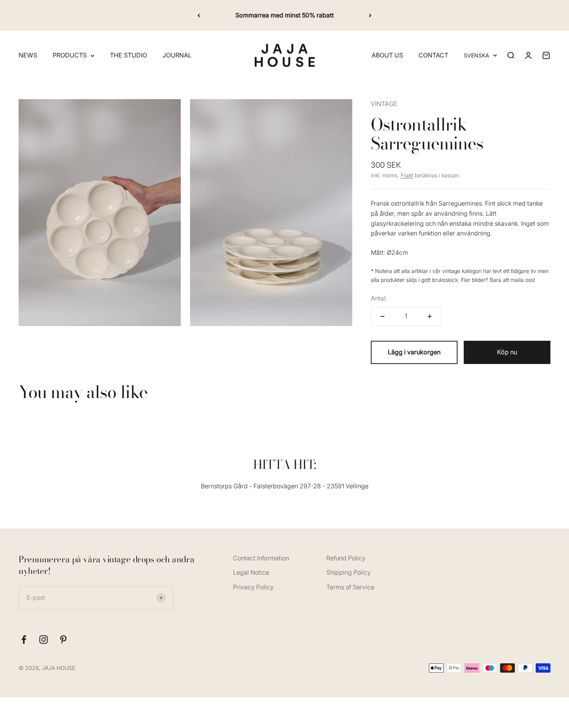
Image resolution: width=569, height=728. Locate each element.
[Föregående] (198, 15)
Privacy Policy (253, 587)
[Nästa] (370, 15)
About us (387, 55)
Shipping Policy (348, 572)
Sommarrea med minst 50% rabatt (284, 15)
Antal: (379, 298)
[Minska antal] (382, 316)
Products (70, 55)
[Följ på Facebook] (24, 639)
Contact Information (261, 558)
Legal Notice (251, 572)
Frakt (407, 175)
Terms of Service (350, 587)
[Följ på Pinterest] (63, 639)
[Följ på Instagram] (43, 639)
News (28, 55)
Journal (177, 55)
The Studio (128, 55)
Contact (433, 55)
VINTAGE (384, 104)
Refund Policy (345, 558)
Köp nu (507, 352)
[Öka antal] (429, 316)
